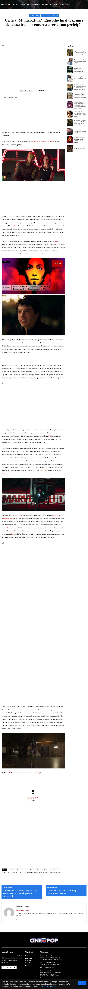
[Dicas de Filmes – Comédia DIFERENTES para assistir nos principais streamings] (70, 148)
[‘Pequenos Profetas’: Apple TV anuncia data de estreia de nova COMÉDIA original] (70, 52)
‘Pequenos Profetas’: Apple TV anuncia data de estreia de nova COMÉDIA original (80, 52)
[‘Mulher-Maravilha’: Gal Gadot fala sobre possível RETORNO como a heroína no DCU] (70, 114)
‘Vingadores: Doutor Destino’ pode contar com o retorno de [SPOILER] (80, 70)
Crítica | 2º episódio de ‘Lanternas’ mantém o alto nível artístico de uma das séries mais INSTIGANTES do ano (50, 965)
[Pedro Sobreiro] (22, 91)
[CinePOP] (3, 4)
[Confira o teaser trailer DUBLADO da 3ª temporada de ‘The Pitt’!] (70, 131)
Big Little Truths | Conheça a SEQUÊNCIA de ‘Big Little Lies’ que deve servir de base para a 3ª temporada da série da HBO (80, 96)
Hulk (15, 226)
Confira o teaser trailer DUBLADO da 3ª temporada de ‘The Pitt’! (80, 131)
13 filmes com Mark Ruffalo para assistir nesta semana (63, 892)
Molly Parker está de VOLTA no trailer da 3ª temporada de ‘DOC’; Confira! (80, 61)
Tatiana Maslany (54, 872)
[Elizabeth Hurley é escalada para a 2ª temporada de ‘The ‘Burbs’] (70, 78)
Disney (13, 534)
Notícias (46, 15)
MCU (50, 454)
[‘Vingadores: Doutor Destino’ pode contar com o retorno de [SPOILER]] (70, 69)
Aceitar (82, 983)
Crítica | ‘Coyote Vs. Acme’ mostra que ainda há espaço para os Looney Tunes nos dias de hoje (51, 957)
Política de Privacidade (47, 986)
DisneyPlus (34, 15)
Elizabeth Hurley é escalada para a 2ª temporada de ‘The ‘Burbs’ (80, 78)
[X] (16, 918)
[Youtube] (15, 967)
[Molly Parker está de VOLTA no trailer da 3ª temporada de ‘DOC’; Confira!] (70, 61)
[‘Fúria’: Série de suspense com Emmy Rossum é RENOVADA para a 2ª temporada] (70, 140)
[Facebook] (3, 967)
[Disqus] (33, 836)
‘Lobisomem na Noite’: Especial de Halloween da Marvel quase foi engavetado (20, 893)
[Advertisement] (33, 116)
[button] (71, 4)
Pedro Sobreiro (29, 91)
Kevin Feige (43, 470)
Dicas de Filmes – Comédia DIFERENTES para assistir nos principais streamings (80, 148)
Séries (55, 15)
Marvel (4, 473)
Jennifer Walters (55, 870)
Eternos (17, 458)
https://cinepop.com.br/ (22, 910)
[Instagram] (7, 967)
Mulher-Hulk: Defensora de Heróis (42, 141)
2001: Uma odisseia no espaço (18, 870)
